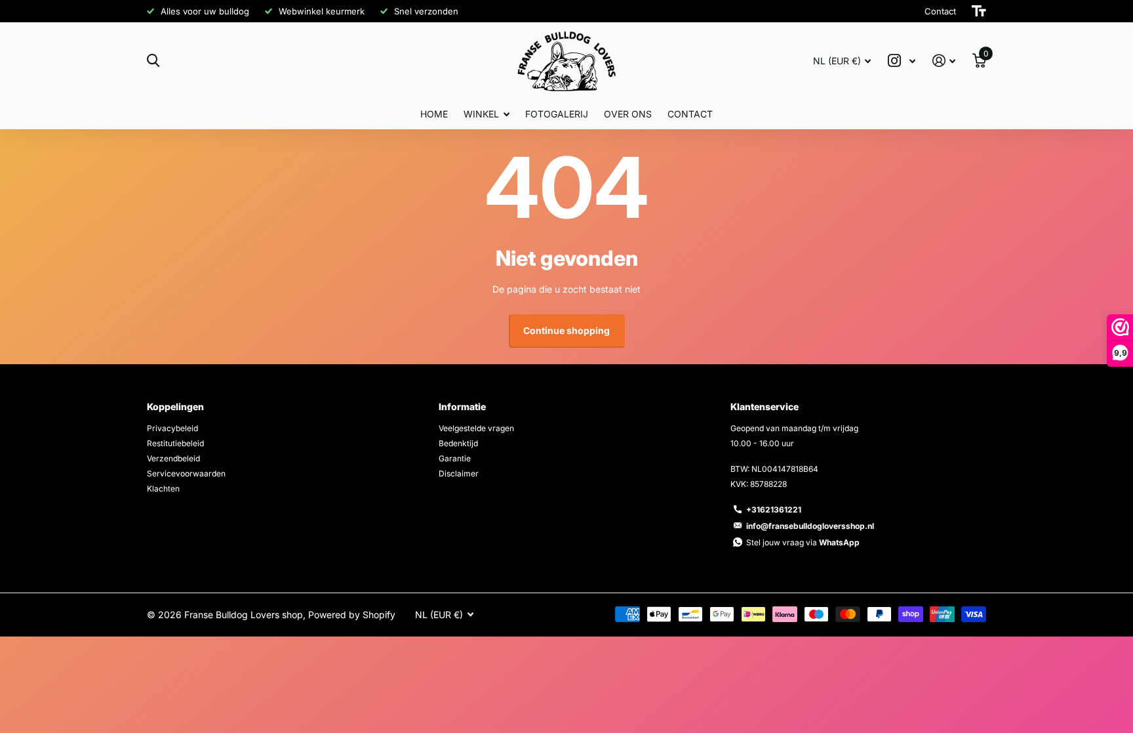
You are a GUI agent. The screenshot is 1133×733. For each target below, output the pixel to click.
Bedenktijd (458, 443)
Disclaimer (459, 473)
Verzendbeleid (173, 458)
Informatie (462, 406)
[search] (153, 60)
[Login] (944, 60)
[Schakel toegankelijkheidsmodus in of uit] (979, 11)
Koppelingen (175, 406)
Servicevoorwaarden (186, 473)
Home (434, 113)
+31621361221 (773, 509)
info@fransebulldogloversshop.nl (810, 526)
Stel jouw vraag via (803, 542)
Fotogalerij (556, 113)
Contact (690, 113)
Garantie (455, 458)
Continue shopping (566, 330)
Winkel (481, 113)
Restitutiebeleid (175, 443)
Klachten (163, 488)
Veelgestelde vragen (476, 428)
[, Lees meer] (901, 60)
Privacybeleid (172, 428)
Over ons (628, 113)
